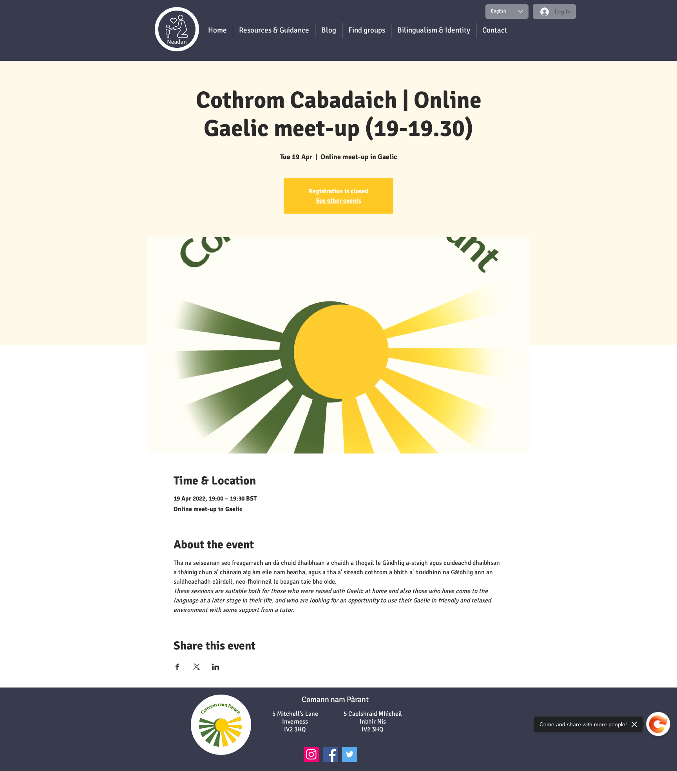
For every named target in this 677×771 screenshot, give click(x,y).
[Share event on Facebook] (177, 667)
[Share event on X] (196, 667)
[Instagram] (311, 754)
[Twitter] (349, 754)
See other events (338, 201)
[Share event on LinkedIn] (215, 667)
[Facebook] (330, 754)
